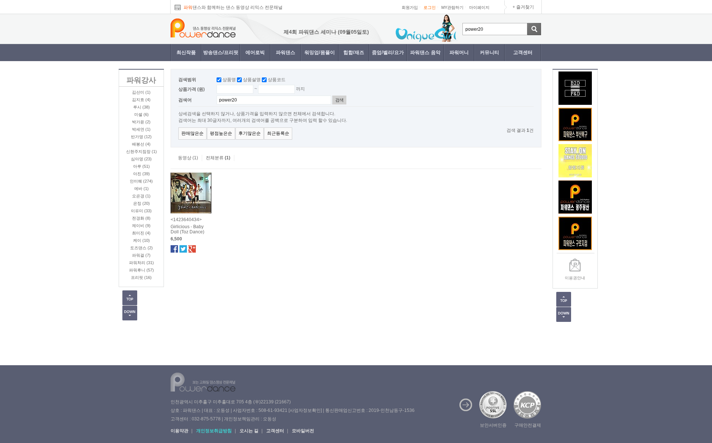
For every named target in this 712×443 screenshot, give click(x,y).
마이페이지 (479, 7)
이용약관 (179, 430)
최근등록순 (278, 133)
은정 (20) (141, 203)
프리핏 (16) (141, 277)
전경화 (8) (141, 218)
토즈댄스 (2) (141, 248)
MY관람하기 (452, 7)
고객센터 (523, 52)
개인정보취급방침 (214, 430)
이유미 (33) (141, 211)
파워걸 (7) (141, 255)
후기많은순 (249, 133)
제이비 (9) (141, 225)
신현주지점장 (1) (141, 151)
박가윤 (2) (141, 122)
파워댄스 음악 (425, 52)
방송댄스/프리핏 (220, 52)
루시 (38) (141, 107)
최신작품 (186, 52)
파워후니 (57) (141, 270)
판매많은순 (192, 133)
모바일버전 (303, 430)
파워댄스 (285, 52)
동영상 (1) (188, 157)
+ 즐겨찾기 (523, 7)
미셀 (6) (141, 114)
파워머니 (459, 52)
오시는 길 (249, 430)
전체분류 (218, 157)
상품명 (229, 79)
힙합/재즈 (353, 52)
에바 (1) (141, 188)
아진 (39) (141, 173)
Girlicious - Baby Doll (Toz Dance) (187, 229)
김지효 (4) (141, 99)
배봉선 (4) (141, 144)
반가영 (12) (141, 136)
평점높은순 (221, 133)
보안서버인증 (493, 425)
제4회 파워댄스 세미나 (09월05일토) (317, 32)
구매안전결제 (527, 425)
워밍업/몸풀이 (319, 52)
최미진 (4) (141, 233)
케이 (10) (141, 240)
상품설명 (252, 79)
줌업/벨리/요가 (388, 52)
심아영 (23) (141, 159)
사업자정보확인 (305, 410)
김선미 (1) (141, 92)
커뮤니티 (489, 52)
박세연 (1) (141, 129)
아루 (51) (141, 166)
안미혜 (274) (141, 181)
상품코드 (277, 79)
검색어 (185, 100)
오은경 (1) (141, 196)
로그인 (429, 7)
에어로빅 (255, 52)
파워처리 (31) (141, 262)
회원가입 (410, 7)
